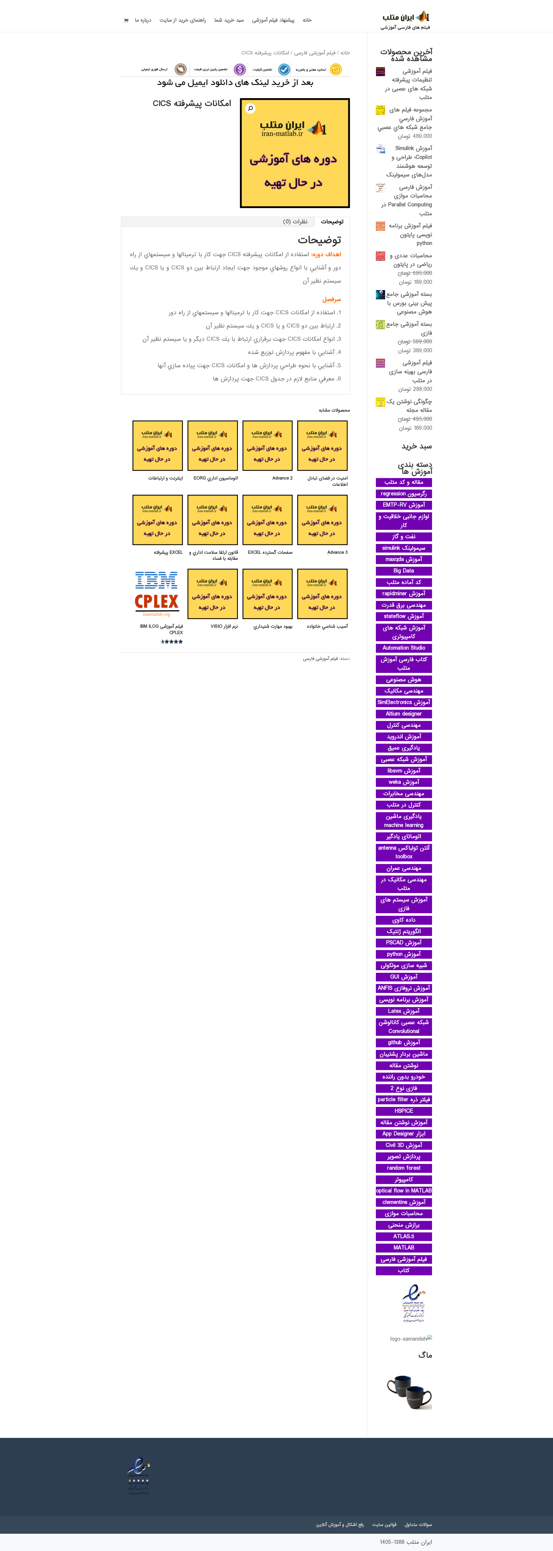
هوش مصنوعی (403, 679)
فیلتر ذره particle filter (404, 1099)
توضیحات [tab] (332, 222)
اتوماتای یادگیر (404, 836)
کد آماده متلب (404, 582)
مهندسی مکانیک (404, 691)
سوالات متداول (418, 1524)
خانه (307, 21)
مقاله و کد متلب (404, 482)
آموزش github (404, 1042)
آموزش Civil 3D (404, 1145)
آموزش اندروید (404, 736)
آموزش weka (404, 782)
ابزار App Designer (403, 1134)
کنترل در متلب (404, 805)
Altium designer (404, 714)
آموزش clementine (403, 1202)
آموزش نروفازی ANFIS (404, 988)
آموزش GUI (403, 977)
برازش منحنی (404, 1225)
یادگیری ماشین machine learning (403, 821)
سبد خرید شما (229, 21)
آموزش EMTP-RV (404, 505)
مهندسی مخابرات (403, 793)
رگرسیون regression (404, 494)
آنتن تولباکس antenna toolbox (403, 852)
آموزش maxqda (404, 559)
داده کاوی (404, 920)
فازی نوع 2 (404, 1088)
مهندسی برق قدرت (404, 605)
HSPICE (404, 1111)
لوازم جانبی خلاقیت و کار (404, 521)
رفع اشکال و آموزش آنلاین (340, 1524)
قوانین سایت (384, 1524)
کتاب (404, 1270)
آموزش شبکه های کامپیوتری (404, 632)
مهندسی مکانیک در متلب (404, 884)
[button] (250, 108)
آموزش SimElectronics (404, 702)
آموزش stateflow (404, 616)
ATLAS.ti (403, 1236)
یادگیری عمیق (404, 748)
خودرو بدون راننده (403, 1077)
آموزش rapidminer (403, 593)
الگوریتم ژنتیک (404, 931)
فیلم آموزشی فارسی (315, 53)
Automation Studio (404, 648)
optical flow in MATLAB (404, 1191)
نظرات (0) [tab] (295, 222)
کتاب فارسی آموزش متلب (404, 664)
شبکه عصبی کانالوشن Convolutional (404, 1027)
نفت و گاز (403, 536)
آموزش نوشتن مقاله (403, 1122)
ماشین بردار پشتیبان (404, 1054)
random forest (404, 1168)
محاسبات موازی (404, 1213)
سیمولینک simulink (403, 548)
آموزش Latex (403, 1011)
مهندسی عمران (404, 868)
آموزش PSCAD (403, 943)
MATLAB (404, 1248)
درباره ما (143, 21)
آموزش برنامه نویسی (403, 1000)
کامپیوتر (404, 1179)
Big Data (404, 571)
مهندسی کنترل (404, 725)
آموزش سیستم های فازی (403, 904)
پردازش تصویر (404, 1156)
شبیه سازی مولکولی (404, 965)
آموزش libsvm (404, 771)
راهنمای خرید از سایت (183, 21)
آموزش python (404, 954)
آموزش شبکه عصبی (404, 759)
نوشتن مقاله (403, 1065)
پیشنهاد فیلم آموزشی (273, 21)
